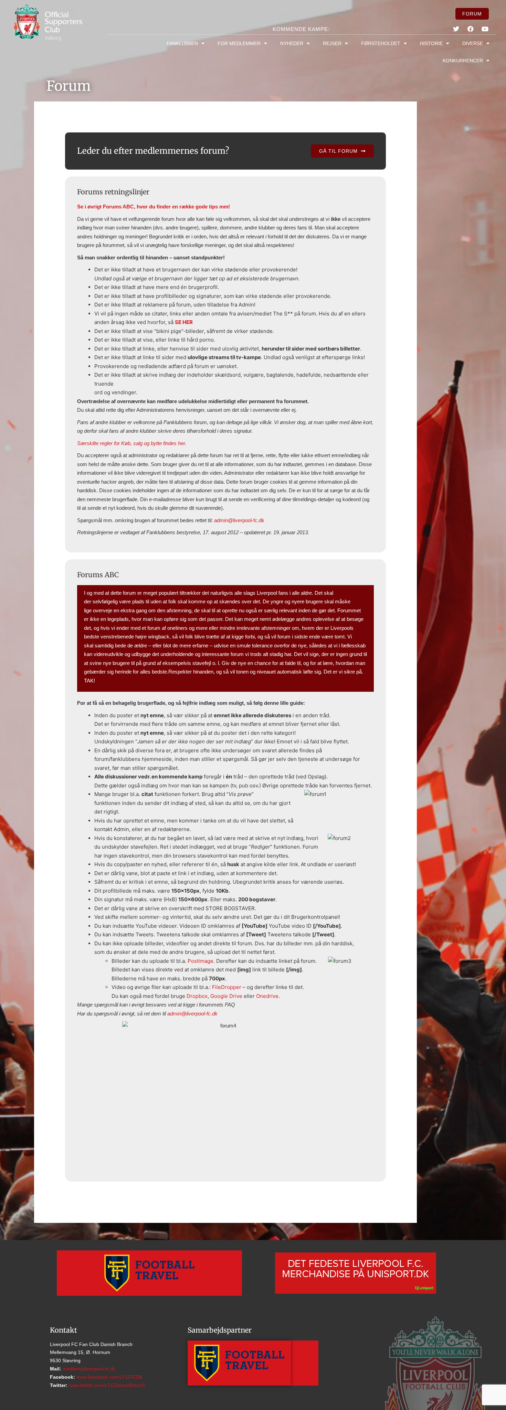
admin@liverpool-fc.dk (239, 520)
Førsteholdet (380, 43)
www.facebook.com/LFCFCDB (108, 1377)
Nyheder (291, 43)
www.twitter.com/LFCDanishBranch (106, 1385)
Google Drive (226, 996)
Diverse (472, 43)
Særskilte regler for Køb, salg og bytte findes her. (131, 443)
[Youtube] (485, 28)
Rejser (332, 43)
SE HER (184, 322)
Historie (431, 43)
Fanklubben (182, 43)
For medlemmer (239, 43)
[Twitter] (455, 28)
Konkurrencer (463, 60)
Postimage (200, 961)
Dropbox (197, 996)
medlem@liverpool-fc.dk (88, 1368)
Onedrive (267, 996)
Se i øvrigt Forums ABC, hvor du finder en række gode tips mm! (153, 206)
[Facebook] (470, 28)
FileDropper (226, 987)
